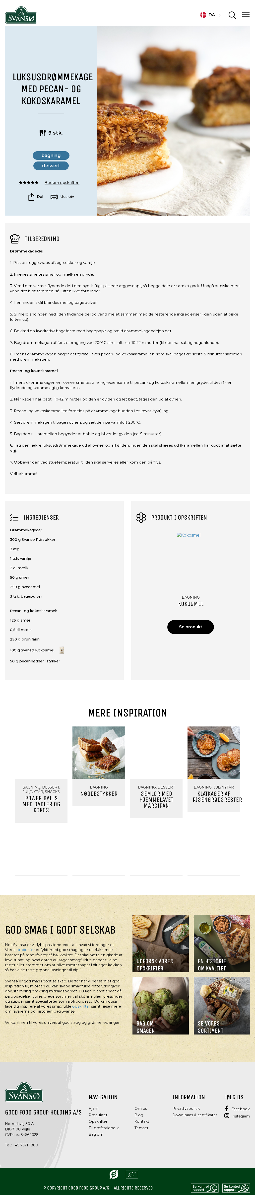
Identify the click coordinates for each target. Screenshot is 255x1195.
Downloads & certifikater (194, 1115)
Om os (140, 1108)
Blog (138, 1115)
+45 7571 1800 (25, 1145)
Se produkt (190, 627)
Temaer (141, 1128)
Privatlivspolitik (186, 1108)
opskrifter (81, 1006)
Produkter (98, 1115)
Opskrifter (98, 1121)
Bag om (96, 1134)
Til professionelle (104, 1128)
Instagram (240, 1116)
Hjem (94, 1108)
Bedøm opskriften (62, 182)
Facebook (240, 1109)
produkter (25, 950)
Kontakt (141, 1121)
